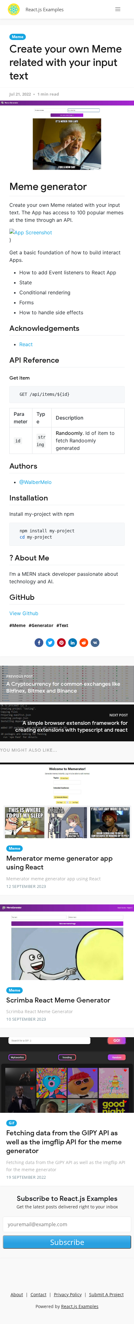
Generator (42, 625)
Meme (17, 36)
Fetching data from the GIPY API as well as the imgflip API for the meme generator (64, 1142)
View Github (23, 613)
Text (63, 625)
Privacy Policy (68, 1294)
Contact (38, 1294)
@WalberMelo (35, 482)
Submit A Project (106, 1294)
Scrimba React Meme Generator (58, 1000)
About (17, 1294)
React (26, 344)
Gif (11, 1123)
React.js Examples (45, 9)
